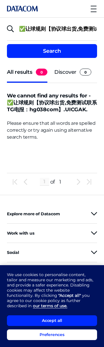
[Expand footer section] (94, 213)
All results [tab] (25, 72)
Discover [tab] (70, 72)
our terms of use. (50, 305)
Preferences (52, 334)
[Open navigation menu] (93, 8)
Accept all (52, 320)
